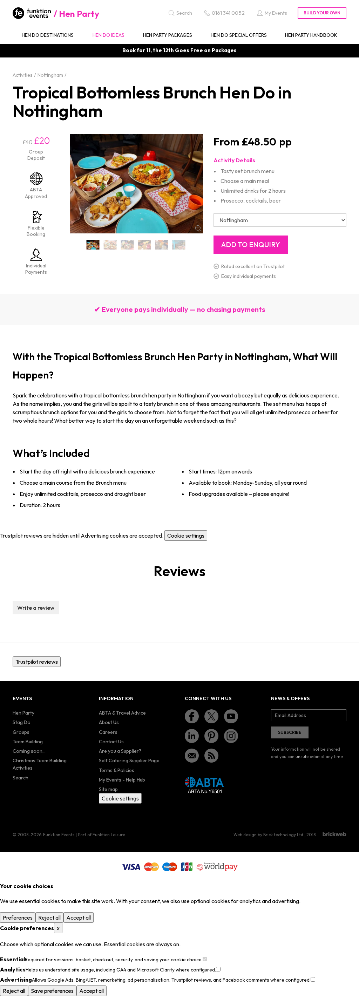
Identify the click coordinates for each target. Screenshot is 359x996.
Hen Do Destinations (48, 35)
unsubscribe (307, 756)
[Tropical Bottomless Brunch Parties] (179, 245)
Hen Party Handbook (311, 35)
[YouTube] (231, 716)
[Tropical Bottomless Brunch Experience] (161, 245)
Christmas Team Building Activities (40, 764)
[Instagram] (231, 736)
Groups (21, 732)
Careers (108, 732)
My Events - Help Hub (122, 780)
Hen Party (79, 13)
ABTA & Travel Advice (122, 713)
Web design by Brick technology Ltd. (268, 834)
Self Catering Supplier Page (129, 760)
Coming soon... (29, 751)
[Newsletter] (192, 756)
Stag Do (22, 722)
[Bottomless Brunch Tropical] (93, 245)
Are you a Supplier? (120, 751)
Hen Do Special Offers (239, 35)
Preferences (18, 917)
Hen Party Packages (167, 35)
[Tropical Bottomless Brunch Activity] (127, 245)
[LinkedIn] (192, 736)
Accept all (78, 917)
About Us (109, 722)
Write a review (35, 607)
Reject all (49, 917)
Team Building (28, 741)
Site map (108, 789)
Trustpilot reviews (36, 661)
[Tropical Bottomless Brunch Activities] (110, 245)
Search (20, 778)
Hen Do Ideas (108, 35)
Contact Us (111, 741)
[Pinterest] (211, 736)
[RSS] (211, 756)
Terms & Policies (116, 770)
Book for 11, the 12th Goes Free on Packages (179, 50)
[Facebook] (192, 716)
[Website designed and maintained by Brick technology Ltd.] (334, 834)
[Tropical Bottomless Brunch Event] (144, 245)
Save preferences (52, 990)
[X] (211, 716)
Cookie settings (185, 535)
